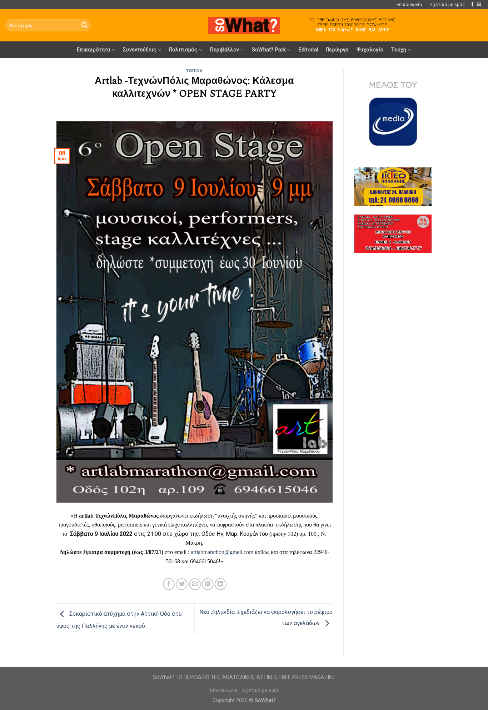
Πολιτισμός (183, 50)
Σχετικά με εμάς (447, 4)
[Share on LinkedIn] (220, 584)
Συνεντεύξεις (139, 50)
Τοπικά (194, 71)
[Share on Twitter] (182, 584)
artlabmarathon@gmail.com (222, 552)
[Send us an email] (479, 4)
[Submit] (84, 25)
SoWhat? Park (269, 50)
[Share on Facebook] (169, 584)
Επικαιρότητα (93, 50)
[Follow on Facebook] (472, 4)
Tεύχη (398, 50)
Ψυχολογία (370, 50)
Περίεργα (337, 50)
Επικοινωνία (409, 4)
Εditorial (308, 50)
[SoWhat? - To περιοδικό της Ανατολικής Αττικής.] (244, 25)
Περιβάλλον (224, 50)
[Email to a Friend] (195, 584)
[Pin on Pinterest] (208, 584)
